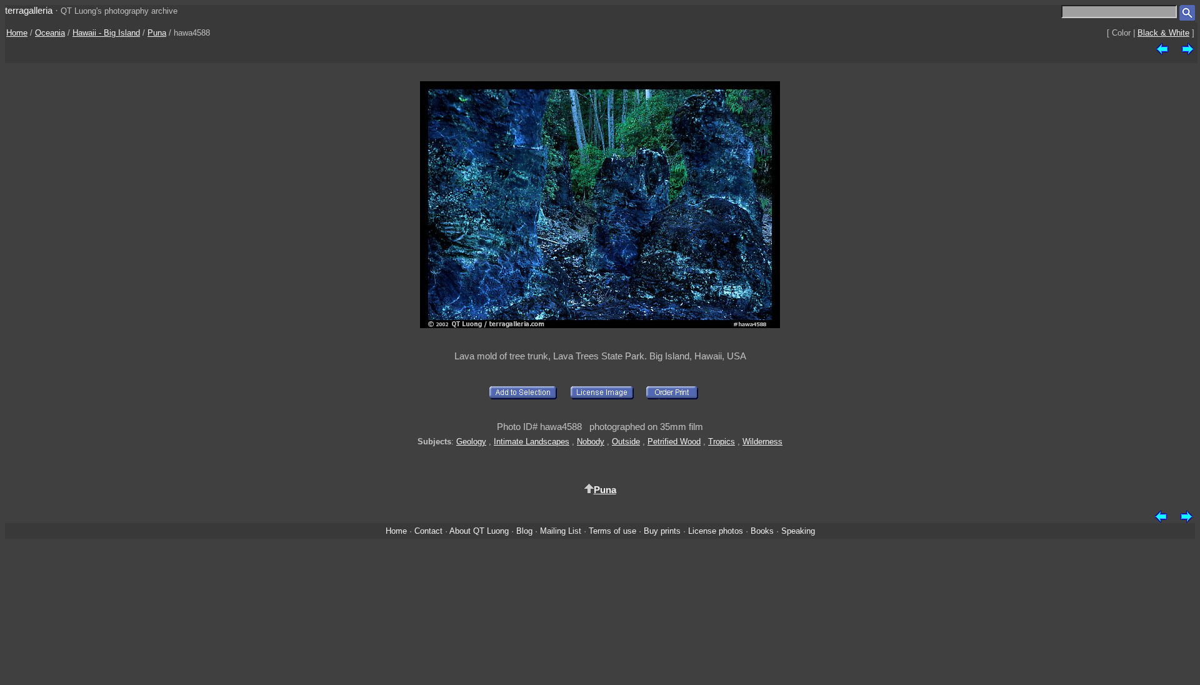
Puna (157, 33)
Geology (471, 441)
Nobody (590, 441)
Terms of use (612, 531)
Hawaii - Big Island (106, 33)
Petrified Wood (674, 441)
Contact (428, 531)
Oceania (50, 33)
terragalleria (28, 10)
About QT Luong (479, 531)
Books (762, 531)
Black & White (1163, 33)
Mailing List (560, 531)
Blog (524, 531)
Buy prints (662, 531)
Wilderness (762, 441)
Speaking (798, 531)
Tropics (721, 441)
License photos (715, 531)
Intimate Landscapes (531, 441)
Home (17, 33)
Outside (626, 441)
